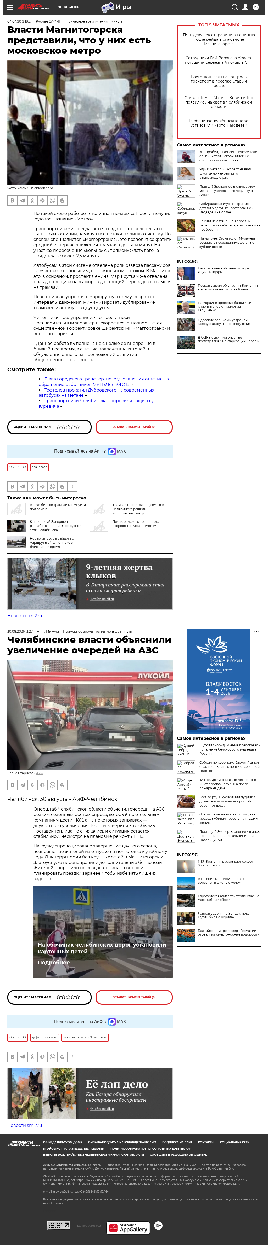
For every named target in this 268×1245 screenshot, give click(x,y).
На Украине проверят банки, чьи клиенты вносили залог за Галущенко (224, 306)
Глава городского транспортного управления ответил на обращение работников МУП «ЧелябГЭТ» (104, 382)
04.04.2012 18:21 (19, 21)
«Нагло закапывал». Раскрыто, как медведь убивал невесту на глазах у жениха (228, 818)
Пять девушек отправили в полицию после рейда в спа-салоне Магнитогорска (219, 39)
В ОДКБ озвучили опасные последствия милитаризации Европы (228, 339)
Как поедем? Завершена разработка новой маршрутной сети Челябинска (55, 526)
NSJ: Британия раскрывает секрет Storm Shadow (225, 863)
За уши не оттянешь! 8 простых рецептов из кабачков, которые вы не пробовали (229, 225)
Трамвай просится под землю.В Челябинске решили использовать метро (138, 509)
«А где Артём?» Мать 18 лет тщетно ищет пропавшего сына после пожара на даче (227, 784)
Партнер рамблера (88, 1225)
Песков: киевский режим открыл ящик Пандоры (225, 270)
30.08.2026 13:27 (20, 631)
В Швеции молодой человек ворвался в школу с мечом (221, 880)
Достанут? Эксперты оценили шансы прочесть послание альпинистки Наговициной (229, 836)
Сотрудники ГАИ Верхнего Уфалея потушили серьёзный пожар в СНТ (219, 60)
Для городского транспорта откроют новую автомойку (136, 524)
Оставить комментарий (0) (134, 427)
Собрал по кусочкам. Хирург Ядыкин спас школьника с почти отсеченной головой (229, 766)
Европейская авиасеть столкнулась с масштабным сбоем (228, 898)
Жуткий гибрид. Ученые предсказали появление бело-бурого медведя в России (229, 749)
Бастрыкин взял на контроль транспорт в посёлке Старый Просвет (219, 81)
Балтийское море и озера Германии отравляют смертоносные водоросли (228, 932)
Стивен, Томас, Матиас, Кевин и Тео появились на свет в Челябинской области (219, 102)
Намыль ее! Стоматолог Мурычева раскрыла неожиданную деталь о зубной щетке (227, 242)
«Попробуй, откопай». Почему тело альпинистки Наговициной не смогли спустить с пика (228, 156)
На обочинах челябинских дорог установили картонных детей (218, 123)
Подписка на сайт (177, 1142)
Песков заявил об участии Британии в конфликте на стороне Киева (228, 287)
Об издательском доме (62, 1142)
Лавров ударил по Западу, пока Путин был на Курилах (224, 915)
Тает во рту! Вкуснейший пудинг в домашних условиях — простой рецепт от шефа (227, 801)
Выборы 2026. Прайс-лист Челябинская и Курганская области (93, 1154)
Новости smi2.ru (24, 615)
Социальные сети (234, 1142)
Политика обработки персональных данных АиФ (151, 1148)
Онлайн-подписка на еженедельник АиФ (122, 1142)
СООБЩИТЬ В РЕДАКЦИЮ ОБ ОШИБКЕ (178, 1154)
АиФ (39, 773)
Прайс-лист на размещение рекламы (73, 1148)
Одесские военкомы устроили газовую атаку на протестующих (224, 322)
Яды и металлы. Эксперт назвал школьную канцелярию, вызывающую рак (225, 173)
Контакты (206, 1142)
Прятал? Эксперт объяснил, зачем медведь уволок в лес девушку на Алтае (227, 190)
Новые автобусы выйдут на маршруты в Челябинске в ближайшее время (52, 542)
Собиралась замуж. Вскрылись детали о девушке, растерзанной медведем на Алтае (226, 208)
